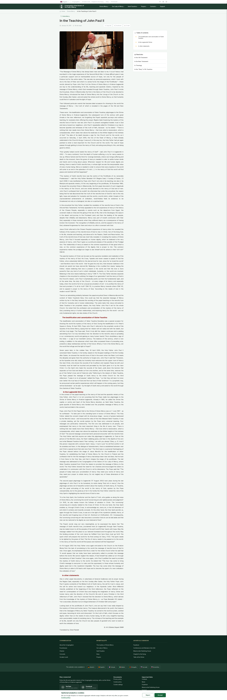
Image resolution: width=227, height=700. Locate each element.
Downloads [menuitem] (114, 1)
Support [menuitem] (162, 6)
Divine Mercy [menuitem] (104, 6)
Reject (148, 695)
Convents (62, 654)
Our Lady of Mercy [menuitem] (117, 6)
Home (63, 11)
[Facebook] (163, 2)
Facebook (118, 25)
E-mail (127, 25)
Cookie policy (118, 682)
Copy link (108, 25)
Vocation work (64, 657)
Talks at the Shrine (138, 657)
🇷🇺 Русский (144, 667)
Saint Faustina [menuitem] (132, 6)
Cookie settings (118, 684)
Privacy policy (118, 679)
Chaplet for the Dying (139, 654)
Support (144, 690)
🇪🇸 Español (101, 667)
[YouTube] (160, 2)
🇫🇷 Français (112, 667)
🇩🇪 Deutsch (91, 667)
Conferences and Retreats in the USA (144, 648)
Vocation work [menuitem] (86, 1)
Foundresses (63, 648)
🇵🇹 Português (133, 667)
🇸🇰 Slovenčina (155, 667)
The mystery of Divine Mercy (105, 645)
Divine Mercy (71, 11)
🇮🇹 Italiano (122, 667)
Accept (160, 695)
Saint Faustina (100, 651)
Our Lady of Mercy (101, 648)
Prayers (98, 657)
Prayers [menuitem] (143, 6)
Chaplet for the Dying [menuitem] (97, 1)
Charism (62, 651)
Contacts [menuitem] (153, 6)
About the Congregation (67, 645)
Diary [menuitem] (107, 1)
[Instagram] (166, 2)
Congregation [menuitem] (76, 1)
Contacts (144, 679)
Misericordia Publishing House (142, 651)
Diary (97, 654)
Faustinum (136, 645)
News (143, 682)
